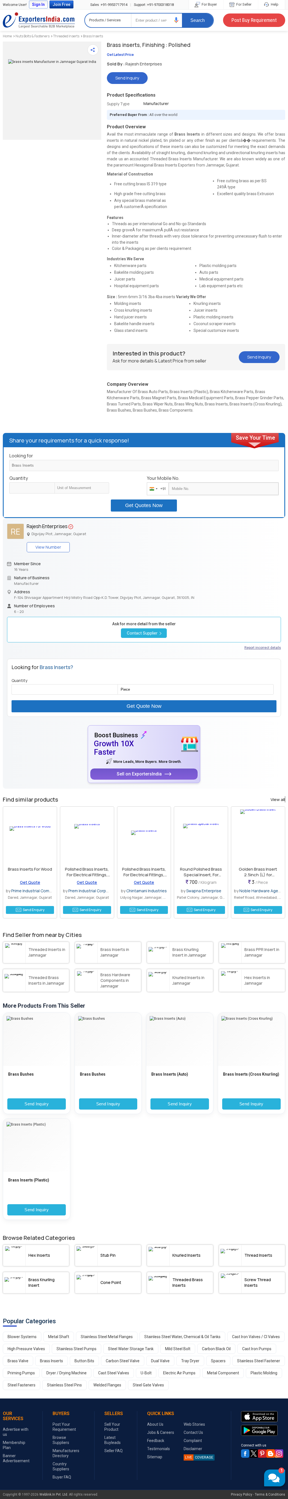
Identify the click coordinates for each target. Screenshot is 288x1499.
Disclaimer (193, 1448)
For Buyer (209, 4)
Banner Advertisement (16, 1458)
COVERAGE (199, 1457)
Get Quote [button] (30, 882)
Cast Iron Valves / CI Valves (256, 1336)
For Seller (243, 4)
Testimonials (158, 1448)
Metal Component (223, 1373)
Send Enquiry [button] (33, 909)
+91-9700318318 (154, 5)
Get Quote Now (144, 706)
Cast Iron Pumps (256, 1349)
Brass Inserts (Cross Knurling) (251, 1074)
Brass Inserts (93, 36)
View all (278, 799)
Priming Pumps (21, 1373)
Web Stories (194, 1424)
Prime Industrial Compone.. (36, 890)
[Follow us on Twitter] (253, 1453)
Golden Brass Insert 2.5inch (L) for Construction (258, 874)
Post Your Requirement (64, 1427)
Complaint (193, 1440)
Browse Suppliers (61, 1440)
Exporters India (39, 20)
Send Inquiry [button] (127, 78)
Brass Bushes (21, 1074)
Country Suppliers (61, 1466)
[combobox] (156, 489)
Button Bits (84, 1361)
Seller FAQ (113, 1450)
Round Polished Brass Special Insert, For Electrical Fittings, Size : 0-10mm (201, 877)
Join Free (61, 4)
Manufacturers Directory (66, 1453)
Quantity (18, 478)
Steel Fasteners (21, 1385)
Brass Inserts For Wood (30, 869)
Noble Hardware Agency (262, 890)
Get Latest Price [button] (120, 54)
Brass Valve (18, 1361)
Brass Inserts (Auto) (169, 1074)
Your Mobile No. (163, 478)
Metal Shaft (58, 1336)
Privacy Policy (241, 1494)
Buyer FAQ (62, 1477)
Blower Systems (22, 1336)
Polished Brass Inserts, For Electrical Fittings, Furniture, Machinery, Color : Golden (144, 877)
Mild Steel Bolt (177, 1349)
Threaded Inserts (66, 36)
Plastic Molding (264, 1373)
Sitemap (154, 1457)
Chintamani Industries (146, 890)
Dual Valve (160, 1361)
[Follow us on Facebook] (245, 1453)
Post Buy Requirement (254, 20)
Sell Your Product (112, 1427)
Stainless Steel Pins (64, 1385)
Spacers (218, 1361)
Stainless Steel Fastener (258, 1361)
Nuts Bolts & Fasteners (32, 36)
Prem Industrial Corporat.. (92, 890)
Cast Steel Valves (113, 1373)
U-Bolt (146, 1373)
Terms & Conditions (270, 1494)
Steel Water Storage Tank (131, 1349)
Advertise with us (15, 1432)
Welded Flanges (107, 1385)
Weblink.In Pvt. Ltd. (53, 1494)
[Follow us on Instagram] (279, 1453)
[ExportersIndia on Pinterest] (262, 1453)
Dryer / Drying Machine (66, 1373)
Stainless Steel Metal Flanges (107, 1336)
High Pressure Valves (26, 1349)
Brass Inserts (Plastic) (28, 1180)
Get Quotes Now (144, 505)
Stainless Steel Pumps (76, 1349)
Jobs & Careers (160, 1432)
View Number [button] (48, 547)
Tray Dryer (190, 1361)
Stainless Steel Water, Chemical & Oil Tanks (182, 1336)
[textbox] (82, 488)
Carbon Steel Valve (123, 1361)
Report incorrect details (262, 648)
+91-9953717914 (108, 5)
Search (197, 20)
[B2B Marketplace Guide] (270, 1453)
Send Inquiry (36, 1103)
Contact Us (193, 1432)
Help (274, 4)
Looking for (21, 455)
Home (7, 36)
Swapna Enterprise (203, 890)
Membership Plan (14, 1445)
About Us (155, 1424)
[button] (176, 20)
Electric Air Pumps (179, 1373)
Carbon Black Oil (216, 1349)
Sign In (38, 4)
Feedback (155, 1440)
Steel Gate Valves (148, 1385)
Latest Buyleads (112, 1440)
